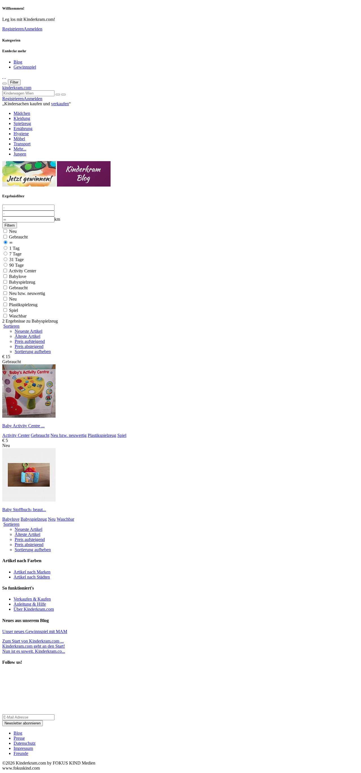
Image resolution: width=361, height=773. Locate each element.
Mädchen (22, 113)
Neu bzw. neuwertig (26, 293)
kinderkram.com (16, 87)
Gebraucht (18, 237)
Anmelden (33, 29)
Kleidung (22, 118)
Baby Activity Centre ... (23, 425)
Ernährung (23, 128)
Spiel (13, 310)
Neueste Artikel (28, 331)
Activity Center (22, 270)
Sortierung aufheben (33, 351)
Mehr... (20, 148)
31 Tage (16, 259)
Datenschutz (25, 743)
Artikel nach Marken (32, 572)
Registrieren (13, 29)
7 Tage (14, 253)
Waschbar (17, 316)
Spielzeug (22, 123)
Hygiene (21, 133)
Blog (18, 62)
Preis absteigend (29, 346)
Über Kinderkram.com (34, 609)
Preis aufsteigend (30, 341)
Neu (12, 231)
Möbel (19, 138)
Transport (22, 143)
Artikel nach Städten (32, 577)
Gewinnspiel (25, 67)
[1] (63, 94)
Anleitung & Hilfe (30, 604)
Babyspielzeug (21, 282)
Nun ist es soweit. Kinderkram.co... (33, 649)
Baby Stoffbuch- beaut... (24, 509)
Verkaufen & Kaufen (32, 599)
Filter (14, 82)
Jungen (20, 154)
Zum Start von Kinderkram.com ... (33, 641)
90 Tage (16, 265)
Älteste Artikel (27, 336)
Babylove (17, 276)
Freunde (21, 753)
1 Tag (13, 248)
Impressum (23, 748)
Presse (19, 738)
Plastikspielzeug (23, 304)
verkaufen (60, 103)
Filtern (10, 225)
